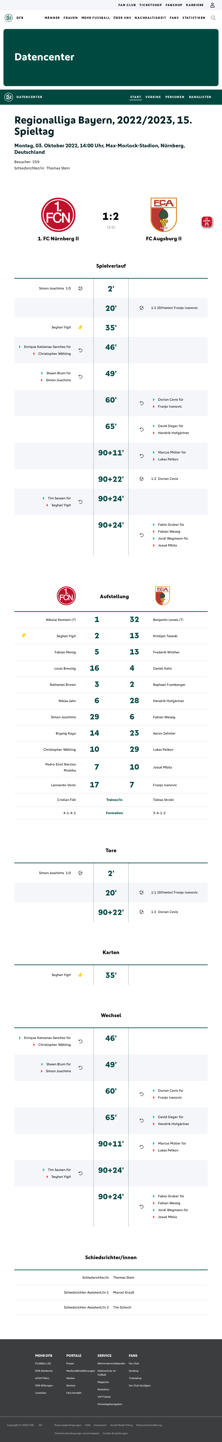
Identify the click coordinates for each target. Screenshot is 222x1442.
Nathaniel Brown (63, 684)
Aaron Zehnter (164, 733)
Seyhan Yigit (61, 327)
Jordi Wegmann (170, 538)
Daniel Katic (162, 668)
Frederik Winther (166, 652)
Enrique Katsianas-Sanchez (44, 347)
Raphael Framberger (169, 684)
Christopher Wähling (54, 353)
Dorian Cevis (168, 399)
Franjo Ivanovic (186, 308)
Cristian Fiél (66, 800)
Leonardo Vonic (63, 785)
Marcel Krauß (123, 1292)
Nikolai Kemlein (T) (61, 620)
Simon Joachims (51, 288)
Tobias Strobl (163, 800)
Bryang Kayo (66, 733)
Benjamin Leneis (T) (168, 620)
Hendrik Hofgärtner (173, 433)
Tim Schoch (122, 1307)
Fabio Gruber (168, 524)
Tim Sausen (56, 498)
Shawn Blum (55, 373)
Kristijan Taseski (165, 636)
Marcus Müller (169, 452)
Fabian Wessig (169, 531)
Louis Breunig (65, 668)
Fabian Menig (65, 652)
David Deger (168, 426)
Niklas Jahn (67, 701)
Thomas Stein (58, 168)
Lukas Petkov (168, 459)
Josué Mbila (167, 545)
